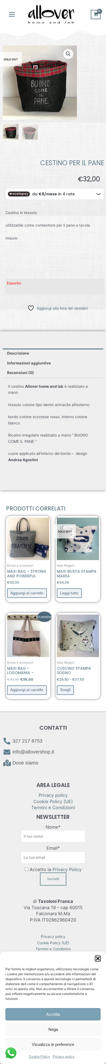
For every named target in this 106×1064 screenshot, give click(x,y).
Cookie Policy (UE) (53, 801)
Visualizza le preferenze (53, 1044)
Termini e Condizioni (53, 807)
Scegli (65, 690)
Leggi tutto (69, 593)
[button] (98, 958)
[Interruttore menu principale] (11, 14)
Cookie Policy (39, 1056)
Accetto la (55, 869)
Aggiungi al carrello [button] (26, 593)
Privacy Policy (67, 869)
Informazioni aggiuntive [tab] (29, 363)
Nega (53, 1029)
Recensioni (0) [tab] (20, 372)
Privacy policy (63, 1056)
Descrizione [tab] (18, 353)
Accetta (53, 1014)
